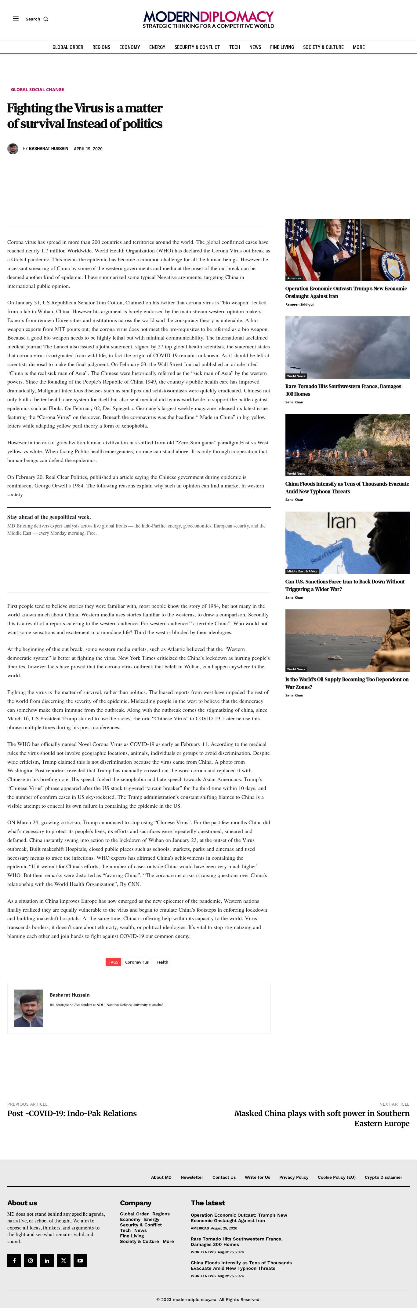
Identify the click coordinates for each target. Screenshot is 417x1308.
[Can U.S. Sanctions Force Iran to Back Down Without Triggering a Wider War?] (347, 543)
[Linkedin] (55, 166)
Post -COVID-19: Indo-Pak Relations (72, 1113)
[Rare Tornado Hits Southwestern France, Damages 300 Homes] (347, 347)
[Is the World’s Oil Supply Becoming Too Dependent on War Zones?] (347, 640)
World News (296, 376)
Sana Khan (294, 402)
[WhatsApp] (41, 166)
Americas (294, 278)
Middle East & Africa (302, 571)
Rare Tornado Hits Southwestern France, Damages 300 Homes (236, 1241)
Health (161, 962)
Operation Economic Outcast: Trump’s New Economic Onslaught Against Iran (239, 1217)
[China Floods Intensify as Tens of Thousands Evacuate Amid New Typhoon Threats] (347, 445)
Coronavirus (137, 962)
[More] (98, 166)
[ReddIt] (69, 166)
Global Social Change (37, 89)
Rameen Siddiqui (299, 304)
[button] (38, 19)
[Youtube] (80, 1260)
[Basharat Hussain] (13, 148)
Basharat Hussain (48, 149)
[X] (27, 166)
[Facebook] (13, 166)
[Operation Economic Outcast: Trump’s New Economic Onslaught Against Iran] (347, 250)
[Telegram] (84, 166)
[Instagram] (30, 1260)
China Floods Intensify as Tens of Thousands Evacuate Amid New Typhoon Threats (347, 487)
